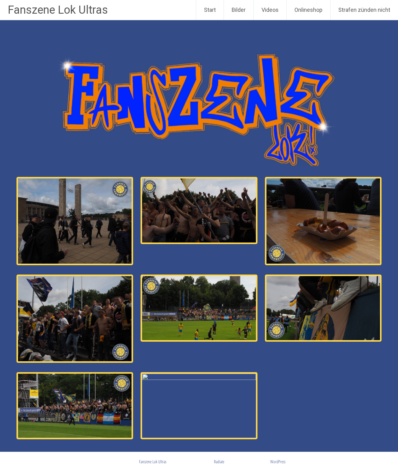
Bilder (239, 10)
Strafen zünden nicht (364, 10)
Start (210, 10)
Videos (270, 10)
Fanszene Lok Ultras (58, 9)
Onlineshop (308, 10)
